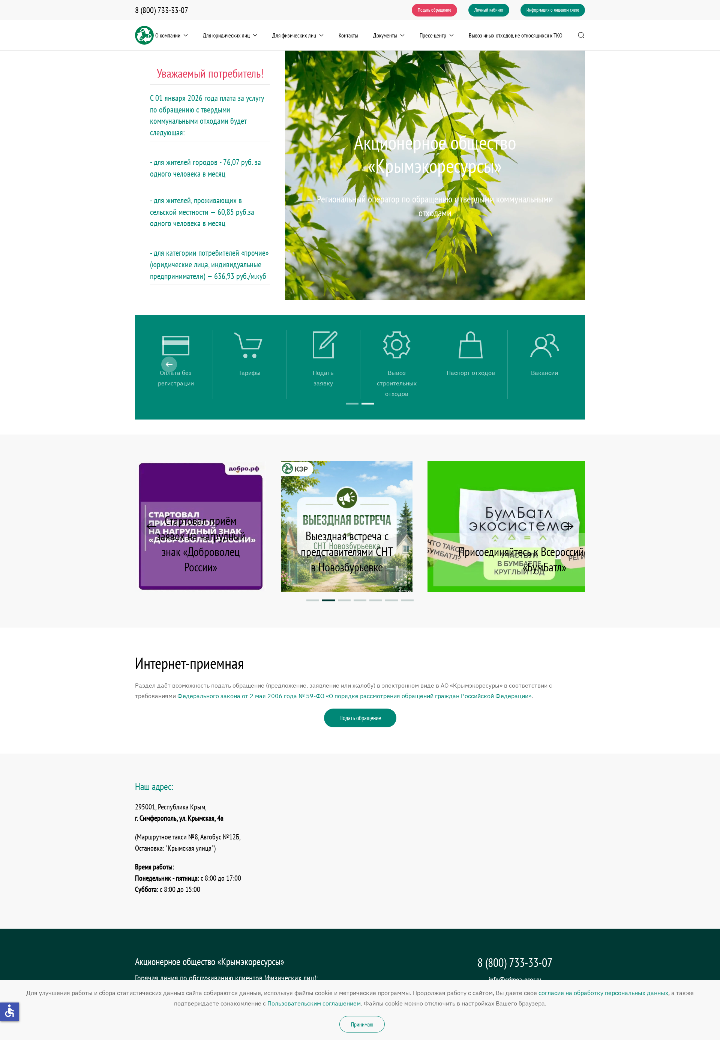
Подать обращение (434, 10)
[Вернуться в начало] (144, 35)
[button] (581, 35)
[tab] (352, 404)
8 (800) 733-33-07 (161, 10)
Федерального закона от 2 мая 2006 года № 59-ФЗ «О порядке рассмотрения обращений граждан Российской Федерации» (354, 696)
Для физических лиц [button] (294, 35)
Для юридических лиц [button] (226, 35)
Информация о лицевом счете (552, 10)
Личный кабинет (488, 10)
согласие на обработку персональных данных (603, 993)
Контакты (348, 35)
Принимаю (362, 1024)
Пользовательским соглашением (314, 1003)
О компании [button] (167, 35)
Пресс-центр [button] (433, 35)
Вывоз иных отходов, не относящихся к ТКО (515, 35)
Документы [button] (385, 35)
